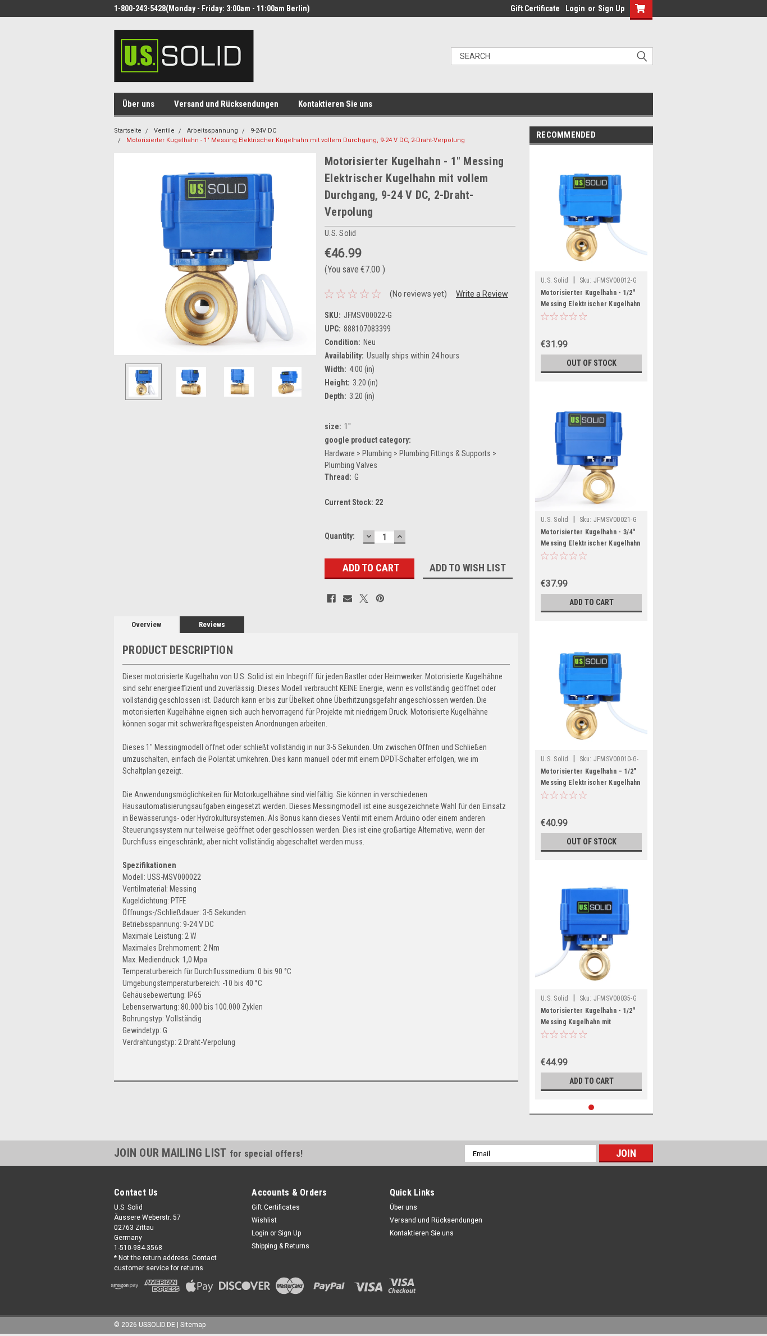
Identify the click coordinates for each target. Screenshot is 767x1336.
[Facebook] (331, 598)
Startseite (127, 130)
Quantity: (340, 535)
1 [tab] (591, 1108)
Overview (146, 624)
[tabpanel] (591, 266)
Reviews (212, 624)
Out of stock (592, 362)
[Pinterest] (380, 598)
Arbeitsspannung (212, 130)
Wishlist (264, 1220)
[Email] (347, 598)
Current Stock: (354, 502)
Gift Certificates (276, 1207)
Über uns (138, 104)
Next (305, 254)
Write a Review (482, 293)
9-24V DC (263, 130)
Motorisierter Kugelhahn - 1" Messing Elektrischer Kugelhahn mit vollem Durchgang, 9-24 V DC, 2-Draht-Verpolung (295, 140)
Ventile (164, 130)
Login (575, 8)
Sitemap (193, 1325)
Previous (125, 254)
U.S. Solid (555, 280)
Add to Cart (591, 602)
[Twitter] (363, 598)
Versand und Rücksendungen (226, 104)
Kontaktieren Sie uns (335, 104)
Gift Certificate (535, 8)
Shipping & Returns (280, 1246)
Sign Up (611, 8)
